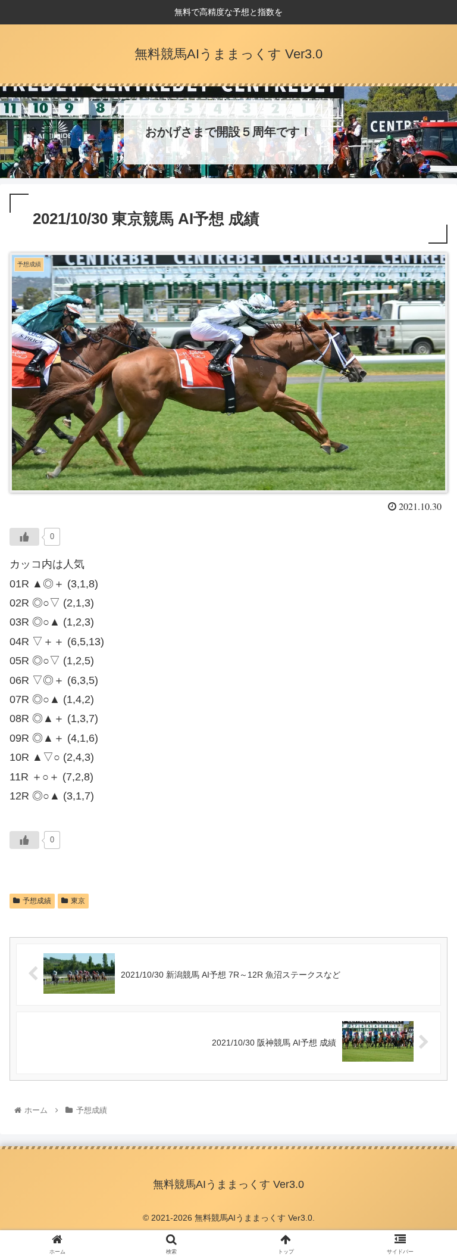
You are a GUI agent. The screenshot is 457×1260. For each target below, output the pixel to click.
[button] (422, 1058)
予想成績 (37, 901)
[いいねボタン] (24, 537)
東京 (78, 901)
